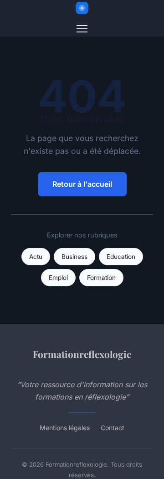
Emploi (58, 277)
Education (121, 256)
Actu (35, 256)
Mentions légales (65, 428)
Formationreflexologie (82, 353)
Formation (101, 277)
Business (74, 256)
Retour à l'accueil (82, 184)
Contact (112, 428)
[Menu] (82, 28)
